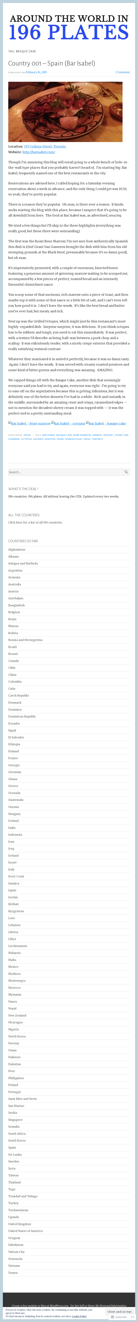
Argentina (15, 570)
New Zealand (17, 1015)
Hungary (14, 814)
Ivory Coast (16, 876)
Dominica (15, 709)
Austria (13, 591)
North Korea (17, 1036)
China (12, 675)
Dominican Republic (22, 716)
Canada (97, 435)
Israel (12, 862)
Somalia (13, 1126)
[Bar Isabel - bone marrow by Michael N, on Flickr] (29, 424)
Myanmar (15, 994)
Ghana (12, 779)
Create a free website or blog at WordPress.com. (40, 1306)
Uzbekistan (15, 1245)
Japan (12, 890)
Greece (13, 786)
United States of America (25, 1231)
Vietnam (14, 1266)
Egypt (12, 730)
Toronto (97, 439)
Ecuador (14, 723)
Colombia (15, 681)
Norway (13, 1043)
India (11, 828)
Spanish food (73, 439)
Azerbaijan (15, 598)
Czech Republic (18, 695)
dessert (109, 435)
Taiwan (13, 1175)
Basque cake (64, 435)
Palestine (14, 1064)
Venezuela (15, 1259)
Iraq (11, 848)
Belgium (14, 612)
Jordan (13, 897)
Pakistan (14, 1057)
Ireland (13, 855)
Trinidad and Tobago (23, 1196)
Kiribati (13, 904)
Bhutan (13, 626)
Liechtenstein (17, 946)
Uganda (13, 1217)
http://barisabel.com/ (38, 152)
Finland (13, 751)
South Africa (17, 1133)
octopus (26, 439)
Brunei (13, 654)
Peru (11, 1071)
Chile (11, 667)
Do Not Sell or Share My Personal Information (98, 1306)
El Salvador (16, 737)
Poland (13, 1085)
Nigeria (13, 1029)
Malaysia (14, 953)
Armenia (14, 577)
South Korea (17, 1140)
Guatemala (15, 800)
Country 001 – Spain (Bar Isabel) (51, 63)
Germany (14, 772)
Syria (11, 1168)
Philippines (16, 1078)
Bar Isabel (48, 435)
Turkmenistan (18, 1210)
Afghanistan (16, 549)
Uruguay (14, 1238)
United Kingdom (19, 1224)
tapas (86, 439)
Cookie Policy (79, 1316)
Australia (14, 584)
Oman (12, 1050)
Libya (12, 939)
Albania (13, 556)
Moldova (14, 974)
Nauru (12, 1001)
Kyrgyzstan (16, 911)
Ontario (38, 439)
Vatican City (16, 1252)
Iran (11, 841)
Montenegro (17, 980)
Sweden (13, 1161)
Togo (11, 1189)
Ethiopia (14, 744)
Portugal (14, 1092)
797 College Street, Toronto (45, 147)
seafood (50, 439)
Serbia (12, 1112)
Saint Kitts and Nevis (22, 1099)
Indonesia (15, 834)
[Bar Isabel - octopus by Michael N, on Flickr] (68, 424)
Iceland (13, 821)
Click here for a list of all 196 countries (35, 522)
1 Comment (123, 72)
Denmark (14, 702)
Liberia (13, 932)
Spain (27, 435)
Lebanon (14, 925)
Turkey (13, 1203)
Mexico (13, 966)
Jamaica (13, 883)
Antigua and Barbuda (23, 563)
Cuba (11, 688)
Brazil (12, 647)
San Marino (16, 1106)
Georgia (14, 765)
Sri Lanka (15, 1154)
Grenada (14, 793)
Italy (11, 869)
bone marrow (82, 435)
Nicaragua (15, 1022)
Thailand (14, 1182)
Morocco (14, 987)
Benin (12, 619)
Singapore (15, 1120)
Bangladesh (16, 605)
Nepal (12, 1008)
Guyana (13, 807)
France (13, 758)
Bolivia (13, 633)
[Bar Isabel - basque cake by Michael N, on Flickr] (106, 424)
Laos (11, 918)
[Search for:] (69, 472)
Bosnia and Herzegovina (25, 640)
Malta (12, 960)
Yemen (13, 1273)
